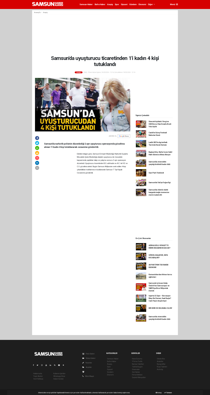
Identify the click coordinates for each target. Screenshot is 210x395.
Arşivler (88, 367)
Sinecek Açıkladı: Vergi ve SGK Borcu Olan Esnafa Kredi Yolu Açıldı (160, 124)
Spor (117, 4)
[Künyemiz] (83, 372)
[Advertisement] (105, 35)
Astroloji (160, 369)
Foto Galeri (90, 354)
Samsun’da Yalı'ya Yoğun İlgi (160, 182)
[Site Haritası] (60, 365)
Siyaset (124, 4)
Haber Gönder (58, 379)
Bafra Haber (100, 4)
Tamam (169, 393)
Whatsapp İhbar (59, 376)
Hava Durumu (137, 359)
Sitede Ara (161, 359)
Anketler (160, 361)
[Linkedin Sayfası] (51, 365)
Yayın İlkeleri (38, 376)
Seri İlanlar (136, 372)
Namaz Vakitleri (138, 364)
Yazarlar (88, 363)
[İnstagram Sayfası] (43, 365)
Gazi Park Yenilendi (156, 173)
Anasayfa (37, 12)
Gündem (133, 4)
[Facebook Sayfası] (34, 365)
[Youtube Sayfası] (47, 365)
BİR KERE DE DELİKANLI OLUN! (160, 308)
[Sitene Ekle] (64, 365)
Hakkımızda (37, 373)
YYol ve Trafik (137, 361)
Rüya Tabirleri (162, 367)
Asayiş (110, 4)
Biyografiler (161, 364)
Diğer (150, 4)
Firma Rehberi (137, 375)
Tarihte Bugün (137, 367)
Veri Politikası (38, 379)
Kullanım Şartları (59, 373)
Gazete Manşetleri (139, 377)
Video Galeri (90, 358)
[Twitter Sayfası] (38, 365)
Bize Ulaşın (89, 376)
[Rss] (55, 365)
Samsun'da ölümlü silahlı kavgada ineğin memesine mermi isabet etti (159, 192)
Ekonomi (142, 4)
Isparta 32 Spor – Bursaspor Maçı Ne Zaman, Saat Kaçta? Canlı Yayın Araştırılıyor (160, 298)
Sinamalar (136, 369)
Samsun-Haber (86, 4)
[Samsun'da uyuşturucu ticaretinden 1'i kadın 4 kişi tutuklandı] (82, 104)
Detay (159, 393)
